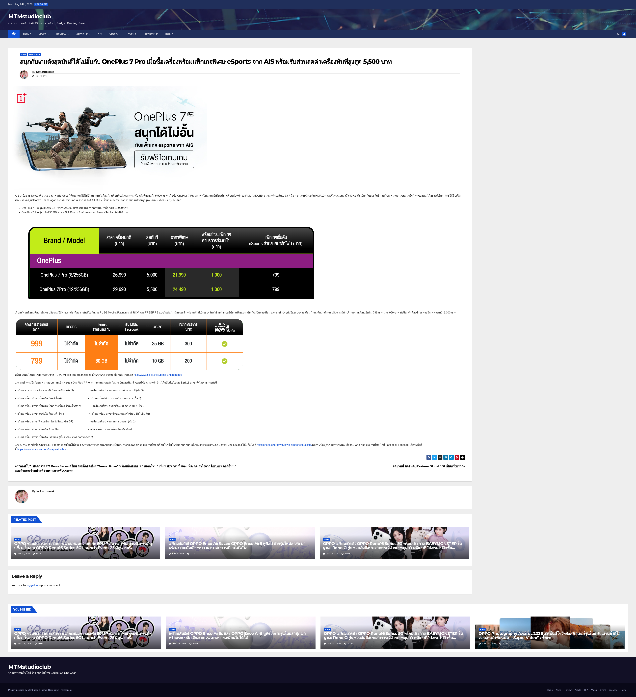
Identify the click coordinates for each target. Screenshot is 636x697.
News (42, 34)
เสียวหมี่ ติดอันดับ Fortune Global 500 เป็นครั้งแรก (427, 466)
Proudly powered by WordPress (23, 690)
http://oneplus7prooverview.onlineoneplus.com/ (284, 444)
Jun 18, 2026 (334, 644)
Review (61, 34)
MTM (38, 554)
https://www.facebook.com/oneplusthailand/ (42, 449)
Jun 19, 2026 (179, 644)
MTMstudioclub (29, 16)
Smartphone (34, 54)
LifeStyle (151, 34)
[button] (618, 34)
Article (82, 34)
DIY (100, 34)
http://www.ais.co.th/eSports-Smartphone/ (158, 374)
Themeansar (65, 690)
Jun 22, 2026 (24, 644)
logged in (32, 585)
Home (27, 34)
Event (132, 34)
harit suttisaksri (45, 71)
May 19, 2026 (489, 644)
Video (114, 34)
